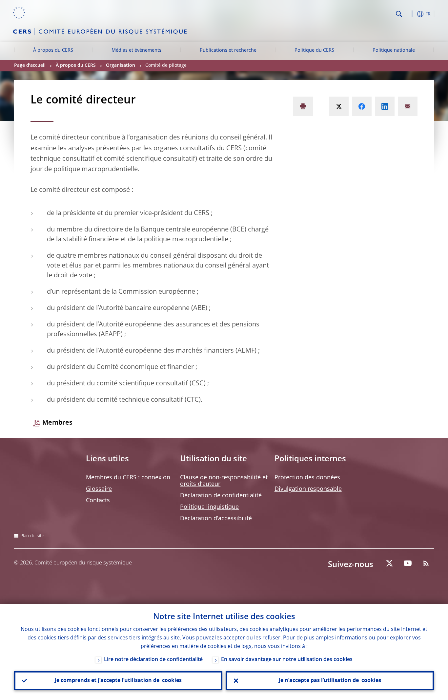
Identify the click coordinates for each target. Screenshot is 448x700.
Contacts (98, 501)
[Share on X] (339, 106)
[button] (411, 14)
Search (399, 14)
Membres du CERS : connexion (128, 478)
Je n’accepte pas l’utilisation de (330, 680)
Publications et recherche (228, 50)
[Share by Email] (407, 106)
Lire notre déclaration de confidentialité (153, 659)
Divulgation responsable (308, 489)
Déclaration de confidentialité (221, 496)
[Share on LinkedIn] (385, 106)
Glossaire (99, 489)
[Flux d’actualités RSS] (426, 563)
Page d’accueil (30, 65)
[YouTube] (408, 563)
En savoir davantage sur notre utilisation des (287, 659)
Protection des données (307, 478)
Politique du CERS (314, 50)
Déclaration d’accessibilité (216, 519)
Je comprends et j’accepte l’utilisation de (118, 680)
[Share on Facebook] (362, 106)
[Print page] (303, 106)
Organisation (120, 65)
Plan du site (32, 536)
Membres (57, 423)
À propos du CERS (53, 50)
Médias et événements (136, 50)
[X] (389, 563)
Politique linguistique (209, 507)
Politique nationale (394, 50)
